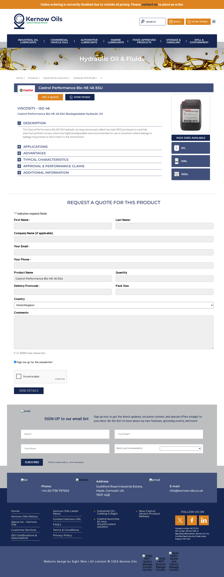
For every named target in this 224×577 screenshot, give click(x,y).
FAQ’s (57, 524)
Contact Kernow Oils (67, 519)
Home (19, 78)
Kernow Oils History (24, 516)
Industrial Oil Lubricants (28, 41)
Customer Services (23, 530)
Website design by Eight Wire (65, 561)
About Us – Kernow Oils (24, 523)
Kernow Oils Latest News (65, 512)
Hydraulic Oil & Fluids (84, 78)
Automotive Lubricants (89, 41)
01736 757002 (200, 21)
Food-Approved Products (144, 41)
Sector (129, 448)
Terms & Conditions (66, 530)
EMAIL (177, 21)
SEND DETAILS (28, 390)
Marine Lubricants (116, 41)
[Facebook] (192, 520)
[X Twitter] (180, 520)
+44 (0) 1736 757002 (55, 488)
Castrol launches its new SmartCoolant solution (108, 523)
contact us (150, 4)
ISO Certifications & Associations (24, 536)
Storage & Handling (173, 41)
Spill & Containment (199, 41)
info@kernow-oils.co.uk (186, 488)
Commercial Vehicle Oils (59, 41)
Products (33, 78)
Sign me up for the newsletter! (34, 362)
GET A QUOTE (50, 97)
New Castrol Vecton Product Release (149, 514)
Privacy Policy (62, 535)
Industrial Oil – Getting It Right (107, 512)
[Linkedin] (204, 520)
